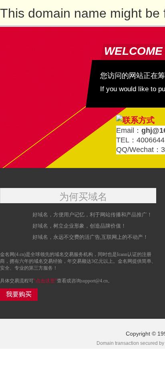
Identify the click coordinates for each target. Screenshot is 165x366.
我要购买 (19, 294)
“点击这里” (45, 281)
